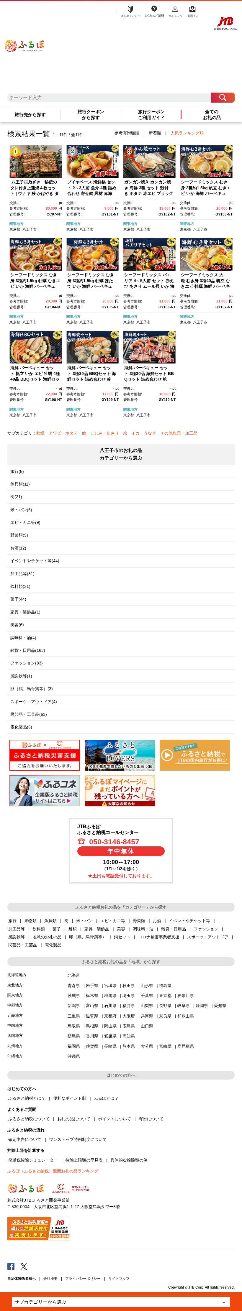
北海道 (74, 975)
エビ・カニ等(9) (25, 522)
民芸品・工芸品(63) (28, 714)
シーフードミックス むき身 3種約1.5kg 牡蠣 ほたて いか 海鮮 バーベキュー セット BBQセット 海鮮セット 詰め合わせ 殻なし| (92, 286)
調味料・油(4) (23, 637)
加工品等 (16, 929)
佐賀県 (92, 1046)
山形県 (147, 985)
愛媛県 (110, 1036)
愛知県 (220, 1005)
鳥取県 (74, 1026)
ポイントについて (114, 1118)
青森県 (74, 985)
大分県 (147, 1046)
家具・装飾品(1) (25, 612)
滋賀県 (92, 1016)
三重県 (74, 1016)
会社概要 (50, 1279)
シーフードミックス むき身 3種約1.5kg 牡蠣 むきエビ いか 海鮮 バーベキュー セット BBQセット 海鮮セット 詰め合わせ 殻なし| (35, 286)
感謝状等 (16, 937)
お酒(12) (18, 548)
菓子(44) (18, 599)
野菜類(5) (19, 535)
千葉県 (147, 995)
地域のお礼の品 (46, 937)
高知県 (128, 1036)
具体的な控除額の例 (129, 1160)
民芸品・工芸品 (22, 944)
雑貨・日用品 (173, 929)
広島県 (128, 1026)
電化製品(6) (21, 727)
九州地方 (15, 1046)
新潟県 (74, 1005)
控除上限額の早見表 (84, 1160)
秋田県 (128, 985)
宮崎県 (165, 1046)
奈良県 (165, 1016)
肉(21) (16, 496)
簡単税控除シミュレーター (33, 1160)
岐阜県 (183, 1005)
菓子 (57, 929)
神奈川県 (185, 995)
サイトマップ (119, 1279)
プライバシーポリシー (83, 1279)
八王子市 (29, 229)
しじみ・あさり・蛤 (108, 433)
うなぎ (150, 433)
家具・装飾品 (96, 929)
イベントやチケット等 (189, 920)
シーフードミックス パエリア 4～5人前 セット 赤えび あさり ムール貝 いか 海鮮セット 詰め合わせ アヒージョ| (149, 286)
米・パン (84, 920)
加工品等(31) (22, 573)
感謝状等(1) (21, 676)
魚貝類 (50, 920)
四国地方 (15, 1035)
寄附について (151, 1118)
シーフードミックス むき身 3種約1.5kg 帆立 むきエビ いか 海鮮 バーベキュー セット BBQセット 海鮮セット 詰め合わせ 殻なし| (206, 193)
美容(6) (17, 624)
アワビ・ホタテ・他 (67, 433)
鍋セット (122, 937)
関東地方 (16, 224)
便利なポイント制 (69, 1098)
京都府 (110, 1016)
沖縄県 (74, 1056)
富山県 (92, 1005)
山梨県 (147, 1005)
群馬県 (110, 995)
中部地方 (15, 1005)
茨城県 (74, 995)
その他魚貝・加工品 (178, 433)
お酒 (157, 920)
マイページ (175, 11)
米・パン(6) (21, 509)
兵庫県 (147, 1016)
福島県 (165, 985)
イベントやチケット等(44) (34, 560)
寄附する (192, 11)
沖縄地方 (15, 1056)
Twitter (23, 1266)
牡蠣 (40, 433)
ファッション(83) (26, 663)
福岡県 (74, 1046)
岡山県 (110, 1026)
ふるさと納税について (29, 1118)
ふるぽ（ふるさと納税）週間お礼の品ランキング (52, 1171)
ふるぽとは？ (106, 1098)
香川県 (92, 1036)
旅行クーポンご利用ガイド (151, 114)
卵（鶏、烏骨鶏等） (87, 937)
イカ (135, 433)
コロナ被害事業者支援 (158, 937)
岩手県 (92, 985)
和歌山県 (185, 1016)
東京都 (14, 229)
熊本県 (128, 1046)
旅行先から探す (30, 114)
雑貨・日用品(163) (27, 650)
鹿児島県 (185, 1046)
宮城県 (110, 985)
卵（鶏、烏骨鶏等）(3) (31, 688)
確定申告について (24, 1139)
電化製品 (53, 944)
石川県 (110, 1005)
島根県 (92, 1026)
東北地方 (15, 985)
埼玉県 (128, 995)
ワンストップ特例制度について (78, 1139)
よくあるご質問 (154, 11)
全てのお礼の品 (212, 114)
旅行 (12, 920)
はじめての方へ (129, 11)
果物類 (30, 920)
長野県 (165, 1005)
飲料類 (38, 929)
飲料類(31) (20, 586)
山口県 (147, 1026)
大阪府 (128, 1016)
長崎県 (110, 1046)
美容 (121, 929)
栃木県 (92, 995)
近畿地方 (15, 1015)
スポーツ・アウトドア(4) (33, 701)
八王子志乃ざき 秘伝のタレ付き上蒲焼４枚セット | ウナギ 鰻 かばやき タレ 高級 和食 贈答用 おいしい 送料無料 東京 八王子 (35, 193)
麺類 (72, 929)
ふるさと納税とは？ (26, 1098)
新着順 (155, 133)
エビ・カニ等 (112, 920)
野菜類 (139, 920)
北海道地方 (17, 975)
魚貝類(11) (20, 484)
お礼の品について (73, 1118)
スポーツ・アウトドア (207, 937)
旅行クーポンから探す (91, 114)
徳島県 (74, 1036)
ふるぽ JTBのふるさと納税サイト (25, 41)
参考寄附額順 (127, 133)
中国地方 (15, 1025)
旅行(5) (17, 471)
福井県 (128, 1005)
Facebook (10, 1266)
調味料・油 (143, 929)
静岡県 (202, 1005)
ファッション (206, 929)
